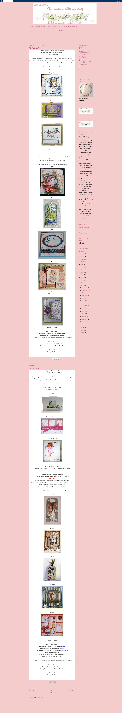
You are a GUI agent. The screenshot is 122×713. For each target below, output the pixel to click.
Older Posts (72, 690)
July (83, 300)
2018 (82, 272)
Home (31, 26)
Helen (81, 59)
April (83, 314)
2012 (82, 325)
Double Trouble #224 (85, 49)
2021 (82, 264)
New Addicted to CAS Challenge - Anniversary (85, 62)
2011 (82, 327)
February (85, 319)
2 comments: (45, 682)
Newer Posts (32, 690)
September (85, 295)
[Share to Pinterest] (58, 359)
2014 (82, 282)
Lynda (81, 66)
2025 (82, 254)
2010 (82, 330)
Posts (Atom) (40, 697)
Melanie (82, 47)
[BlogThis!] (54, 359)
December (85, 287)
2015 (82, 280)
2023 (82, 259)
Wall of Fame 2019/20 (54, 26)
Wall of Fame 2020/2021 (70, 26)
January (84, 322)
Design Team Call (40, 26)
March (84, 316)
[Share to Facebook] (57, 359)
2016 (82, 277)
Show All (91, 70)
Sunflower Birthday (85, 67)
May (83, 311)
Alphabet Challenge (40, 683)
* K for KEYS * (34, 368)
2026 (82, 251)
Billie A (82, 51)
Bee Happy (83, 57)
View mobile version (52, 692)
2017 (82, 275)
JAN (52, 495)
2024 (82, 256)
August (84, 298)
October (84, 293)
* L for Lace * (34, 48)
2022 (82, 262)
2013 (82, 285)
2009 (82, 333)
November (85, 290)
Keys (49, 683)
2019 (82, 269)
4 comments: (48, 359)
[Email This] (53, 359)
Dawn (81, 56)
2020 (82, 267)
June (83, 308)
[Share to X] (55, 359)
